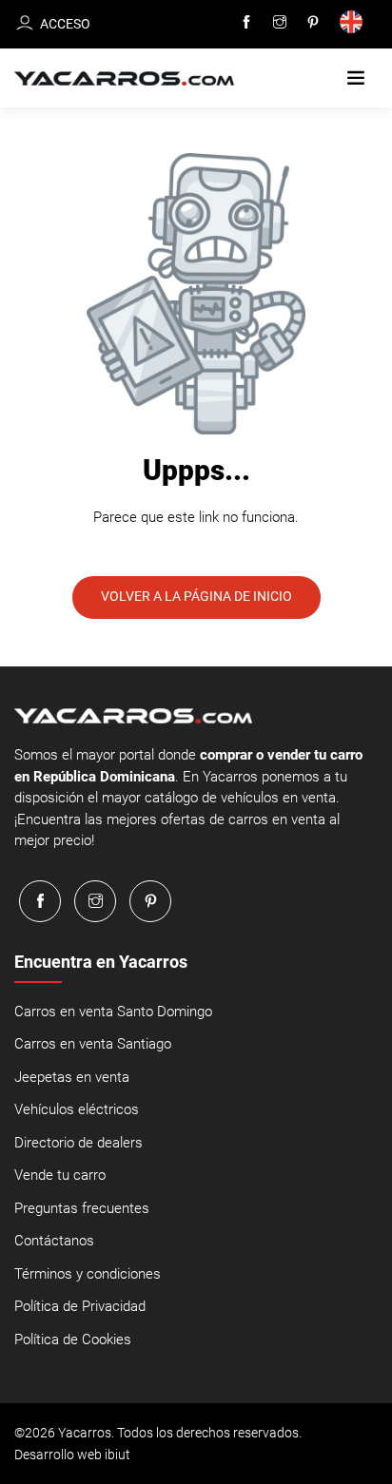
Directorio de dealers (78, 1142)
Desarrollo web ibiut (72, 1454)
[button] (356, 79)
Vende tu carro (60, 1175)
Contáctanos (54, 1240)
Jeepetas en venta (71, 1077)
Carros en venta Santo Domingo (113, 1011)
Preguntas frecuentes (81, 1208)
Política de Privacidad (80, 1306)
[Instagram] (280, 23)
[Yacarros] (124, 78)
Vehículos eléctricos (76, 1109)
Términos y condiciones (87, 1273)
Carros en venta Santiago (92, 1043)
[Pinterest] (313, 23)
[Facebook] (246, 23)
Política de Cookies (72, 1339)
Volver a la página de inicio (196, 596)
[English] (354, 24)
